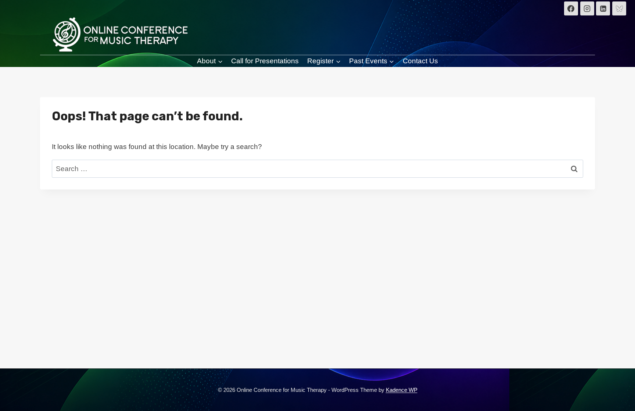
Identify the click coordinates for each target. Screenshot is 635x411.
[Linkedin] (603, 8)
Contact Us (420, 61)
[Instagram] (587, 8)
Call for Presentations (265, 61)
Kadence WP (401, 390)
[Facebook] (571, 8)
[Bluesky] (619, 8)
